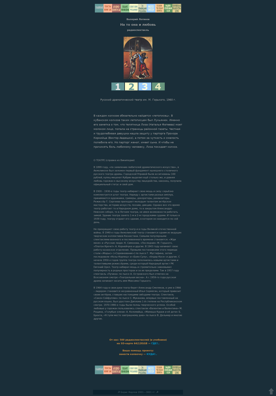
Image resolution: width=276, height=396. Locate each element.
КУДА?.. (152, 354)
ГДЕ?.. (155, 343)
